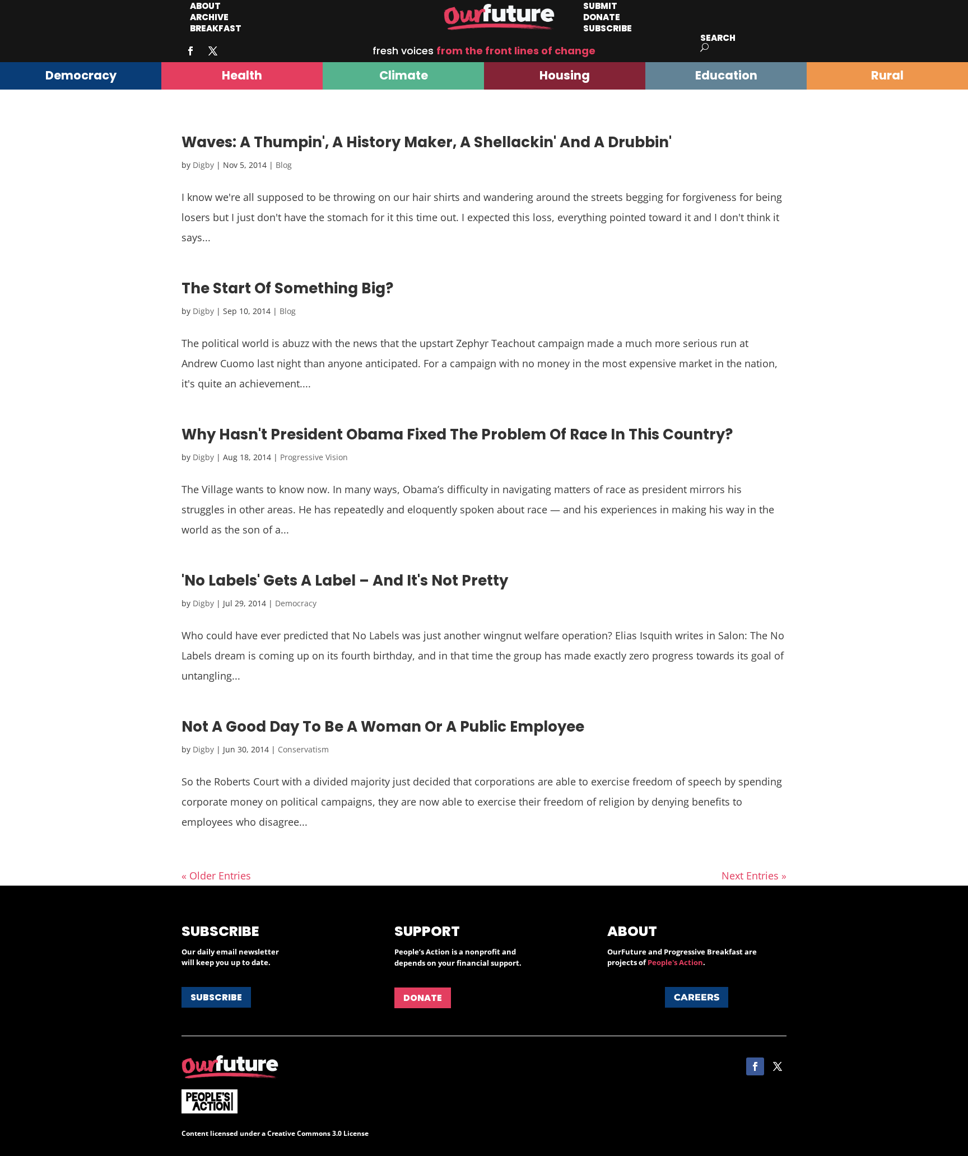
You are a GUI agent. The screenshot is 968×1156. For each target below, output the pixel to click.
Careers (696, 997)
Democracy (296, 603)
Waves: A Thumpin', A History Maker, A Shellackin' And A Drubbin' (427, 142)
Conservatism (303, 749)
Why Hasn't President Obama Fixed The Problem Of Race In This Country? (457, 434)
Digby (203, 165)
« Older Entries (216, 875)
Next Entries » (754, 875)
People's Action (675, 962)
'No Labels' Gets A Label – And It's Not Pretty (345, 580)
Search (718, 38)
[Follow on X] (213, 51)
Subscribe (607, 28)
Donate (422, 997)
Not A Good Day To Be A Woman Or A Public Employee (383, 727)
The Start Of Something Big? (287, 288)
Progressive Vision (314, 457)
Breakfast (215, 28)
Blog (284, 165)
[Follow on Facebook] (190, 51)
